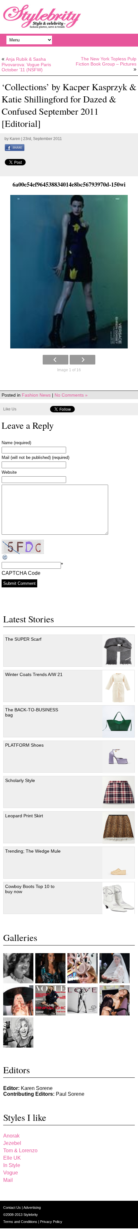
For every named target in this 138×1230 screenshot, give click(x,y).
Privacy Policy (51, 1222)
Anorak (11, 1135)
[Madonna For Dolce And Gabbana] (18, 1032)
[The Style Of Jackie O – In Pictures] (18, 968)
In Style (11, 1165)
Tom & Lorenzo (20, 1150)
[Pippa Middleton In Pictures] (50, 968)
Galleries (20, 937)
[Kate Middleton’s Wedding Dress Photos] (114, 968)
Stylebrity (30, 1215)
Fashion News (36, 395)
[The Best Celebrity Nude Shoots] (82, 1000)
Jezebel (12, 1143)
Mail (8, 1180)
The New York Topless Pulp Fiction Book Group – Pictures (106, 61)
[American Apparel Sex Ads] (114, 1000)
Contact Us (12, 1207)
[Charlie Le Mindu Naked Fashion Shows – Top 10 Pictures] (18, 1000)
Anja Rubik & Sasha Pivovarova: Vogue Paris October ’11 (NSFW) (26, 64)
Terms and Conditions (20, 1222)
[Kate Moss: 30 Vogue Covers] (50, 1000)
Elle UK (12, 1158)
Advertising (32, 1207)
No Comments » (71, 395)
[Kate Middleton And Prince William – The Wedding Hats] (82, 968)
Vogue (10, 1172)
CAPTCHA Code (21, 573)
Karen (15, 138)
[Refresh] (5, 557)
